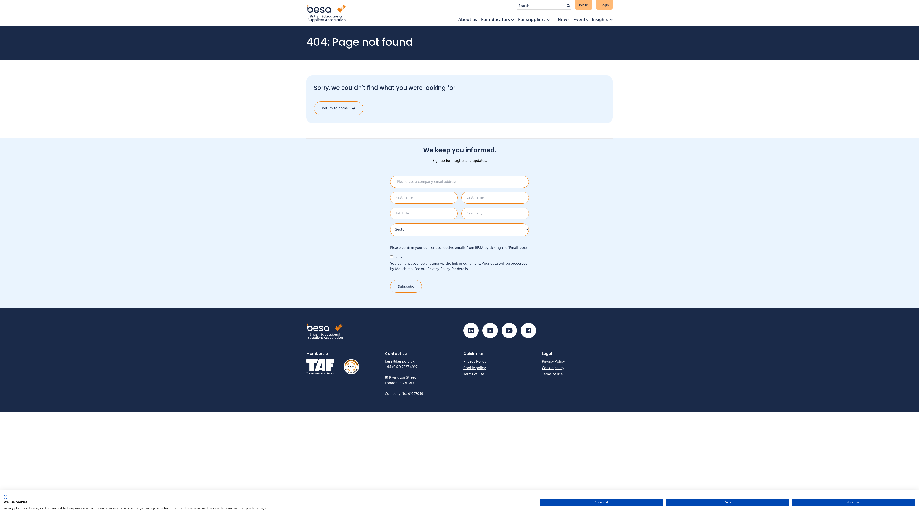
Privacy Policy (438, 269)
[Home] (326, 13)
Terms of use (473, 374)
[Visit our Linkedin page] (471, 330)
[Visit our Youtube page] (509, 330)
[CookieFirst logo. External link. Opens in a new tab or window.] (5, 497)
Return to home (335, 108)
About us (467, 20)
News (564, 20)
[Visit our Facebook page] (528, 330)
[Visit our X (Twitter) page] (490, 330)
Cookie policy (474, 368)
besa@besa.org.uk (400, 361)
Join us (583, 5)
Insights (600, 20)
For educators (495, 20)
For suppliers (531, 20)
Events (580, 20)
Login (605, 5)
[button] (512, 20)
